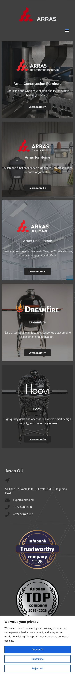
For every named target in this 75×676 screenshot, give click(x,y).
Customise (37, 658)
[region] (37, 646)
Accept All (37, 649)
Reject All (37, 668)
